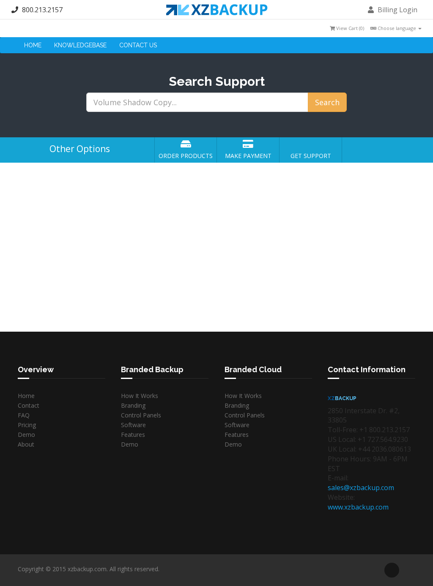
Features (133, 435)
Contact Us (138, 45)
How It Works (139, 396)
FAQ (24, 415)
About (26, 444)
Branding (133, 405)
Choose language (396, 28)
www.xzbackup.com (358, 507)
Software (133, 425)
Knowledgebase (80, 45)
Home (32, 45)
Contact (28, 405)
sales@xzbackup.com (361, 487)
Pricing (27, 425)
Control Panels (141, 415)
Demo (26, 435)
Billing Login (396, 9)
